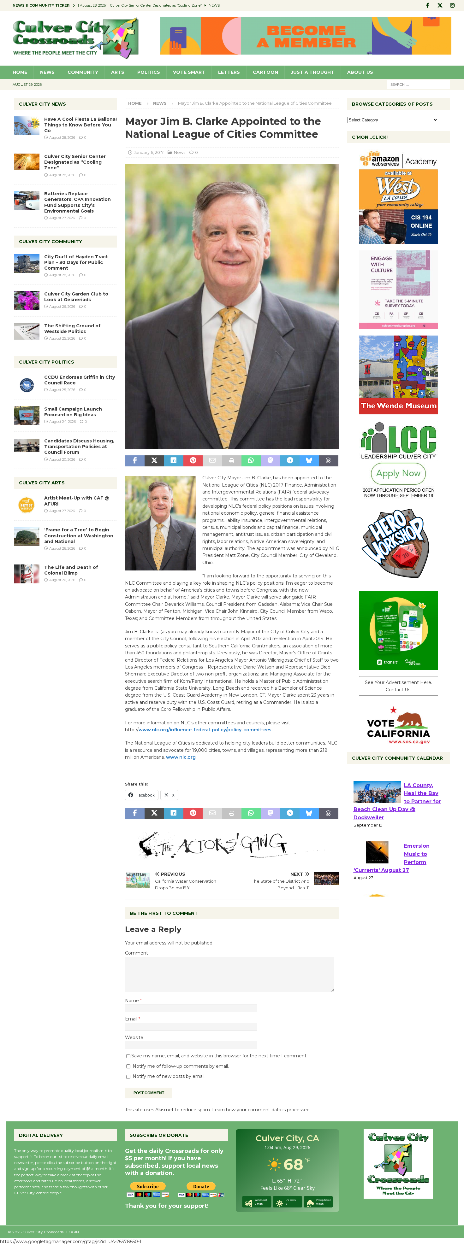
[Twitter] (440, 5)
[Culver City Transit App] (398, 666)
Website (134, 1037)
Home (20, 72)
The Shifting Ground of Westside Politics (72, 328)
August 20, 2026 (62, 459)
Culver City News (42, 104)
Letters (229, 72)
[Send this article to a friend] (212, 461)
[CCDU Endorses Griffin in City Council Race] (26, 383)
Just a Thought (312, 72)
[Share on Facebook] (134, 461)
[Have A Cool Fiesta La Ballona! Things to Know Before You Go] (26, 125)
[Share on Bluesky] (309, 461)
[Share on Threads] (328, 461)
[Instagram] (452, 5)
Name (132, 1000)
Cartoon (265, 72)
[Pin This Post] (193, 461)
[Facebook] (427, 5)
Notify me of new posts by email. (169, 1076)
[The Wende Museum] (398, 411)
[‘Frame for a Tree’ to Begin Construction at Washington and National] (26, 536)
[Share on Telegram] (289, 461)
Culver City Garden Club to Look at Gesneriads (76, 296)
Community (83, 72)
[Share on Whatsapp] (251, 461)
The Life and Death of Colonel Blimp (71, 570)
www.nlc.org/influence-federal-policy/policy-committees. (205, 730)
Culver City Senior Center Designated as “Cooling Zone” (75, 162)
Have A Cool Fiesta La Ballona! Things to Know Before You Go (80, 124)
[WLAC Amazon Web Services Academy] (398, 240)
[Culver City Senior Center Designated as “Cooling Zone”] (26, 162)
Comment (136, 953)
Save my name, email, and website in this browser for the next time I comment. (219, 1056)
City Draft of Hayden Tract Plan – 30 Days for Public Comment (76, 262)
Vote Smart (189, 72)
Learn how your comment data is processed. (261, 1110)
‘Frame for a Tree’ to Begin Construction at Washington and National (78, 535)
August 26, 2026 (62, 306)
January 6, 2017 (149, 152)
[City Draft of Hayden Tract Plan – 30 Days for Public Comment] (26, 263)
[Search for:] (418, 84)
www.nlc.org (181, 757)
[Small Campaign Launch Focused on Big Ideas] (26, 415)
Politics (148, 72)
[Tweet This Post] (154, 461)
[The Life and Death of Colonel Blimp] (26, 573)
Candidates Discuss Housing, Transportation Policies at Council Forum (79, 446)
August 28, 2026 (62, 137)
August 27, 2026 (62, 218)
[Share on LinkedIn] (173, 461)
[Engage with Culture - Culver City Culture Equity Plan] (398, 326)
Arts (117, 72)
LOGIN (72, 1232)
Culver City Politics (46, 362)
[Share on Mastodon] (270, 461)
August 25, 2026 (62, 338)
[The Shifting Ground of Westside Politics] (26, 331)
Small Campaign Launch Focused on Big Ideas (73, 412)
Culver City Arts (42, 483)
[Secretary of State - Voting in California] (398, 741)
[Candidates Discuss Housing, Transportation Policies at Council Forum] (26, 447)
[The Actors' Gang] (232, 856)
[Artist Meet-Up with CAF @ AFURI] (26, 504)
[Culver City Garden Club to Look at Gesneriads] (26, 300)
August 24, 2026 (62, 421)
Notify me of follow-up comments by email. (181, 1066)
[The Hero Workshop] (398, 581)
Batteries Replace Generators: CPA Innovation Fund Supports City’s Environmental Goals (77, 202)
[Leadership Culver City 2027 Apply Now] (398, 496)
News (47, 72)
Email (132, 1019)
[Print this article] (231, 461)
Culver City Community (50, 241)
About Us (360, 72)
